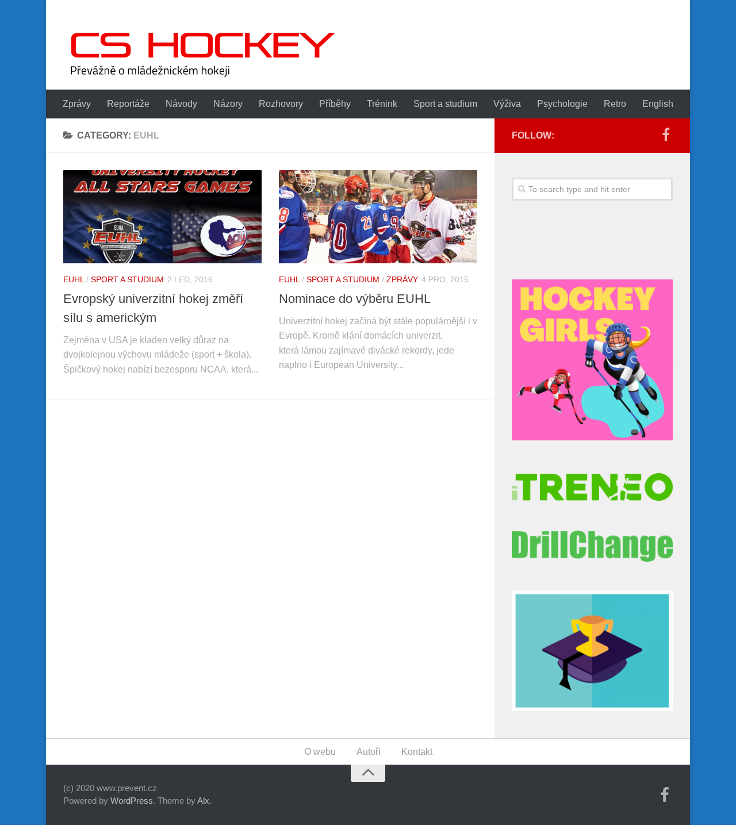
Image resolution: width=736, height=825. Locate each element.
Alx (203, 800)
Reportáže (128, 104)
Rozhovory (281, 104)
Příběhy (335, 104)
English (657, 104)
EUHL (73, 279)
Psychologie (562, 104)
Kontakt (416, 752)
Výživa (507, 104)
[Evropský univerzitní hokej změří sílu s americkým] (162, 217)
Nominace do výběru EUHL (355, 298)
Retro (615, 104)
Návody (181, 104)
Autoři (368, 752)
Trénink (382, 104)
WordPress (131, 800)
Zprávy (77, 104)
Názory (228, 104)
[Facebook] (666, 135)
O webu (320, 752)
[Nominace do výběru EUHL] (378, 217)
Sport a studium (445, 104)
